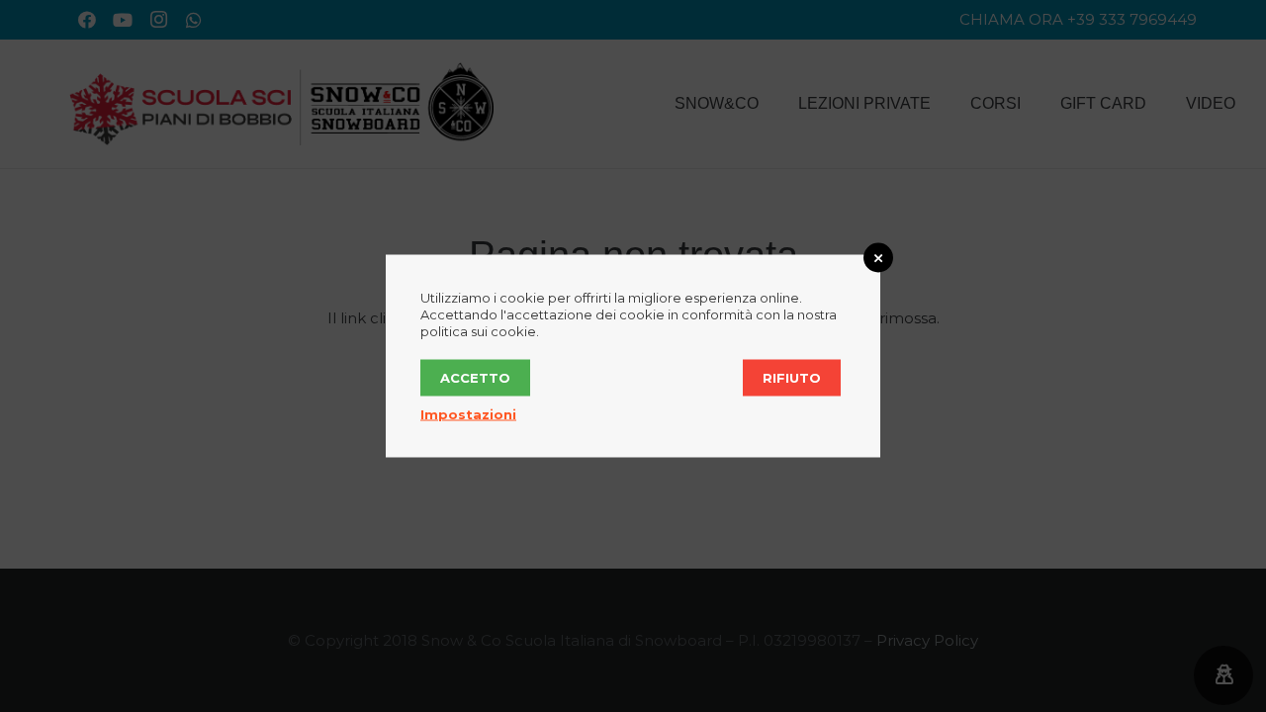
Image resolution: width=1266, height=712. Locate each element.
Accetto (475, 378)
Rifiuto (792, 378)
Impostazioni (468, 414)
